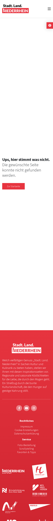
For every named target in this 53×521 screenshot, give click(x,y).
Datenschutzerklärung (26, 433)
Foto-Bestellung (26, 445)
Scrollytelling (26, 448)
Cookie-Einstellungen (26, 430)
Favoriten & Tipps (26, 452)
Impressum (26, 426)
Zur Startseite (13, 186)
